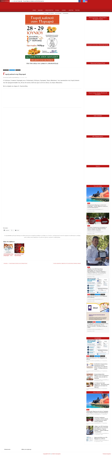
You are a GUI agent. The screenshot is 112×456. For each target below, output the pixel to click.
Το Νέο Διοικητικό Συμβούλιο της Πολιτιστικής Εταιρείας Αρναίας (67, 263)
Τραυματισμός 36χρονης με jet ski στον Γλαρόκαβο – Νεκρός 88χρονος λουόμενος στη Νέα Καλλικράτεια (22, 1)
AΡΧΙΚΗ (34, 10)
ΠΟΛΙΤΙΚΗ (77, 10)
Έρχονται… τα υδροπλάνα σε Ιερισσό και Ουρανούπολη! (15, 263)
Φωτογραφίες (58, 13)
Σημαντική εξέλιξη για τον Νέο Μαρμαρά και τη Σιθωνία (97, 296)
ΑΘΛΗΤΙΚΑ (71, 10)
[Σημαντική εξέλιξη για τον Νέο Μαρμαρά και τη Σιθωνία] (97, 285)
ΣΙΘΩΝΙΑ (92, 294)
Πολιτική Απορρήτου (107, 453)
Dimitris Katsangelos (56, 453)
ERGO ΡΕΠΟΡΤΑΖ (49, 10)
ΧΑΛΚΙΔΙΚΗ (40, 10)
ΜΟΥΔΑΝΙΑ (6, 70)
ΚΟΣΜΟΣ (64, 10)
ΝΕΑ (89, 203)
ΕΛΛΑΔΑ (57, 10)
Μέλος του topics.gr (26, 449)
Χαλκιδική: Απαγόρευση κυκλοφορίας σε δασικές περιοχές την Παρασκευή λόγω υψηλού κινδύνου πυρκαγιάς (97, 229)
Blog (45, 13)
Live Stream (51, 13)
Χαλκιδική (18, 70)
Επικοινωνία (65, 13)
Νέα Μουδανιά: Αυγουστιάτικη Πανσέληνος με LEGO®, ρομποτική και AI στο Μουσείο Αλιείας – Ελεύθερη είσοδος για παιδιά (97, 325)
